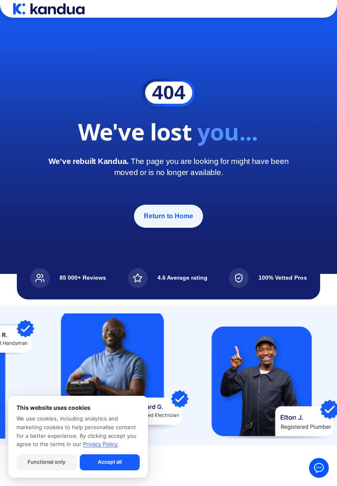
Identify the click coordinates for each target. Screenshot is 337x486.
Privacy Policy (100, 444)
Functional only (46, 462)
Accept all (110, 462)
